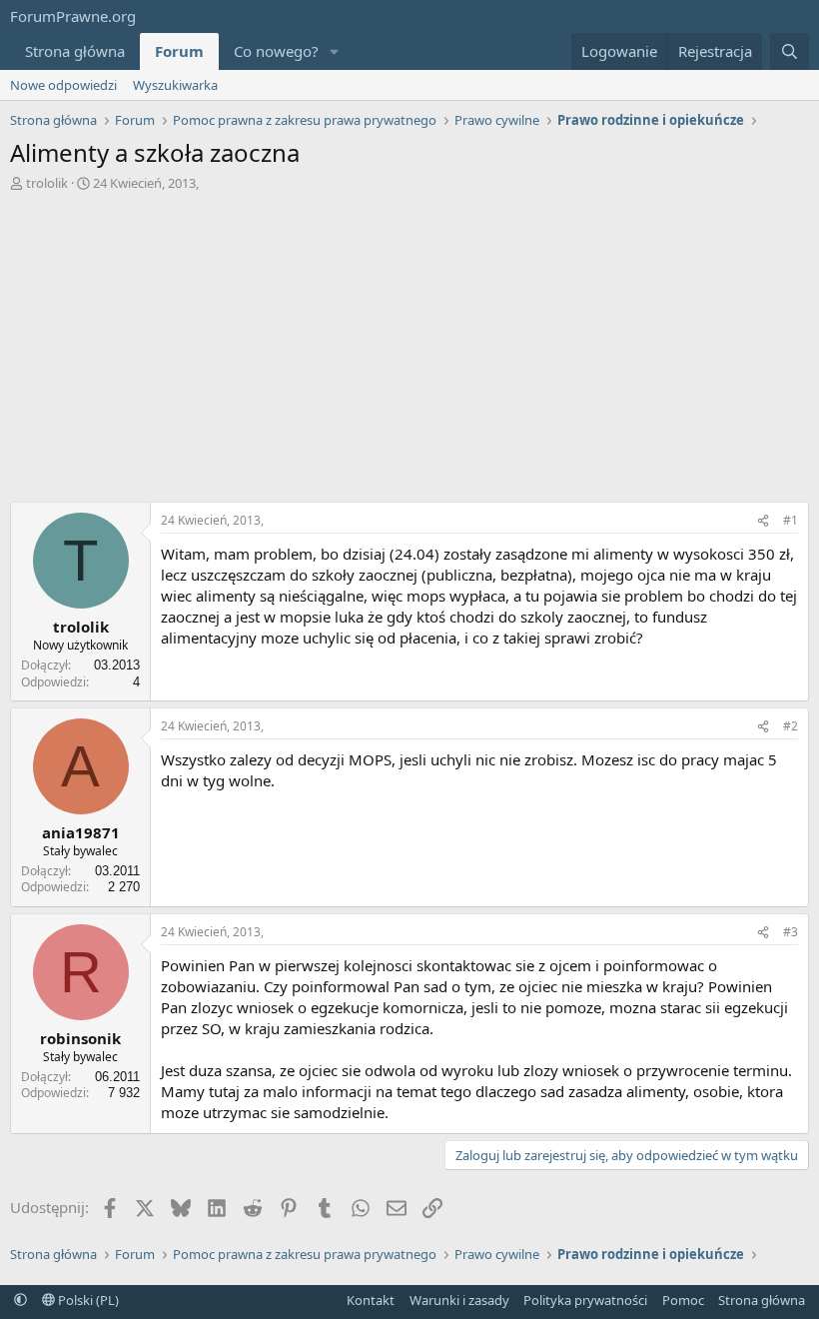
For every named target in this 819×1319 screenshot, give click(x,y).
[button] (335, 51)
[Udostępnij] (763, 521)
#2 (790, 725)
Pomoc (683, 1300)
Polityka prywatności (585, 1300)
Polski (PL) (87, 1300)
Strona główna (75, 51)
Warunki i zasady (459, 1300)
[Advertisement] (409, 342)
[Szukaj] (789, 51)
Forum (179, 51)
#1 (790, 520)
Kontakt (371, 1300)
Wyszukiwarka (175, 85)
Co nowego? (276, 51)
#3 (790, 931)
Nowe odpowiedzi (63, 85)
